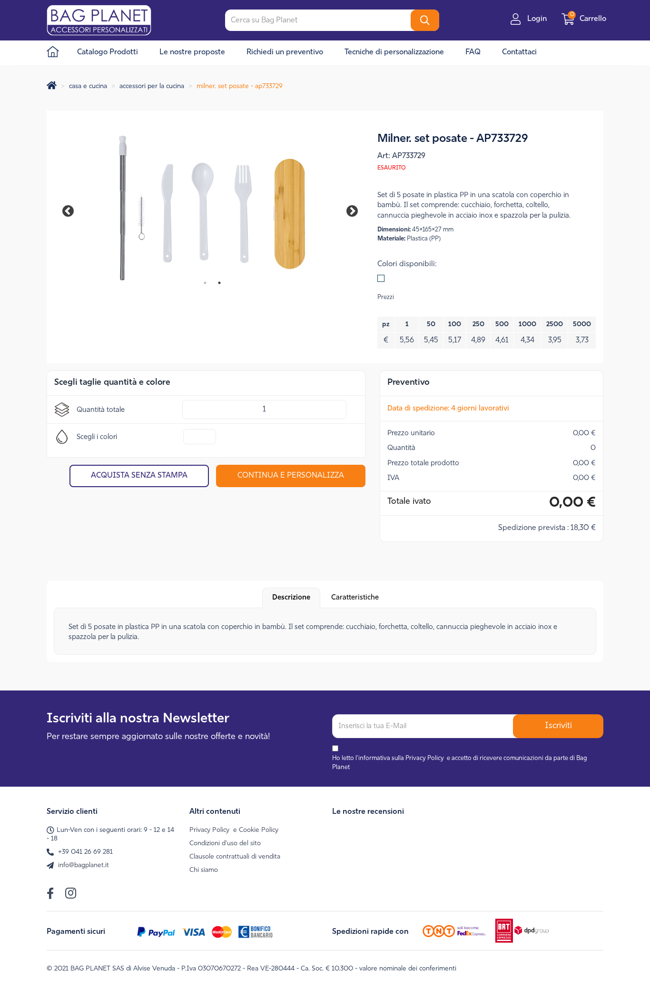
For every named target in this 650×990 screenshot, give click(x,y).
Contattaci (519, 52)
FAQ (473, 52)
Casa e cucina (88, 86)
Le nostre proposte (192, 52)
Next (345, 209)
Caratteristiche (355, 597)
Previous (73, 209)
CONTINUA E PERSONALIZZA (290, 476)
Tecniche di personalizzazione (394, 52)
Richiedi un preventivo (284, 52)
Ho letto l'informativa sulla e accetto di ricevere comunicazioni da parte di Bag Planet (459, 762)
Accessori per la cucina (151, 86)
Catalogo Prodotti (107, 52)
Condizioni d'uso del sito (225, 843)
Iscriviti (558, 726)
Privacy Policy (424, 758)
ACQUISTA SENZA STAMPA (139, 476)
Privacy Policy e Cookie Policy (233, 830)
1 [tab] (205, 283)
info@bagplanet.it (83, 865)
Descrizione (291, 597)
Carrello (589, 19)
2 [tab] (219, 283)
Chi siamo (203, 870)
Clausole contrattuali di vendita (234, 856)
